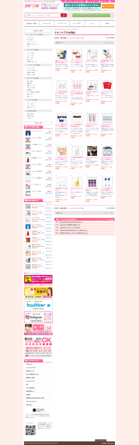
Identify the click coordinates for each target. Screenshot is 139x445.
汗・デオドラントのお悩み (35, 34)
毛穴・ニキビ (30, 57)
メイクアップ (61, 23)
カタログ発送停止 (30, 387)
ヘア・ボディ (77, 23)
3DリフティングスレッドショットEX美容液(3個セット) (76, 93)
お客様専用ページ (30, 391)
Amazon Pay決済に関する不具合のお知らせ (71, 222)
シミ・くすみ (30, 55)
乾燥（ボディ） (31, 94)
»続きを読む (48, 208)
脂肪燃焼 (29, 83)
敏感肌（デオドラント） (33, 44)
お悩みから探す (31, 23)
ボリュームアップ (31, 103)
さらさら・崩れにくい (32, 70)
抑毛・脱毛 (30, 81)
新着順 (82, 38)
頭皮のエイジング (31, 107)
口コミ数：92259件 (78, 1)
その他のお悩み (31, 111)
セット (92, 23)
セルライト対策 (31, 87)
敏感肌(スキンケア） (32, 61)
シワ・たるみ (30, 53)
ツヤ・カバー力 (31, 68)
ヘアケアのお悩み (32, 100)
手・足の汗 (30, 39)
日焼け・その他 (31, 74)
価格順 (78, 38)
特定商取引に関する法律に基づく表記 (35, 398)
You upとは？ (29, 364)
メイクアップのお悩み (33, 65)
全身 (28, 46)
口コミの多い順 (71, 38)
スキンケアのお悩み (33, 49)
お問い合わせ (29, 404)
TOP (55, 29)
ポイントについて (30, 381)
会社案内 (28, 394)
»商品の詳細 (48, 132)
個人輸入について (30, 370)
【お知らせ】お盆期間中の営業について (70, 224)
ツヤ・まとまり (31, 105)
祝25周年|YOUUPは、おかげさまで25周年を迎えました (74, 233)
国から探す (38, 123)
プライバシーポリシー (31, 401)
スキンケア (47, 23)
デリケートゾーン (31, 42)
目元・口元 (30, 59)
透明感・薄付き (31, 72)
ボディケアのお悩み (33, 78)
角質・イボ (30, 96)
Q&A (27, 384)
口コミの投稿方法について (32, 374)
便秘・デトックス (31, 85)
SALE (107, 23)
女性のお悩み (30, 114)
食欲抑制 (29, 90)
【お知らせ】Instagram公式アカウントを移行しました (73, 230)
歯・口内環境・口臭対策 (33, 92)
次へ (112, 42)
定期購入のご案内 (30, 377)
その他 (28, 118)
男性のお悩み (30, 116)
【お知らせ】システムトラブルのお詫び (70, 227)
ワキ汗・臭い (30, 37)
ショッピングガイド (31, 367)
